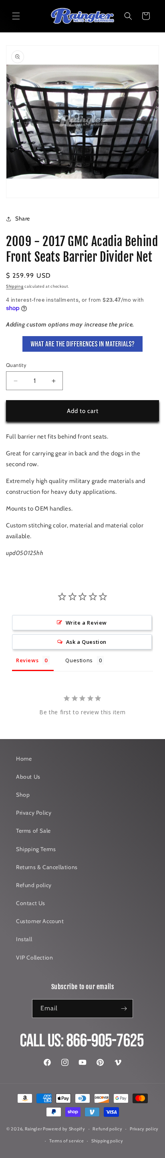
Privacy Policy (33, 812)
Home (24, 758)
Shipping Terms (36, 849)
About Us (28, 776)
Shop (23, 794)
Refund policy (34, 885)
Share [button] (22, 218)
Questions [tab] (79, 660)
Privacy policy (144, 1129)
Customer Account (40, 921)
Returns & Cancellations (47, 867)
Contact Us (30, 903)
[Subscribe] (124, 1008)
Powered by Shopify (64, 1129)
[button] (16, 16)
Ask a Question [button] (86, 641)
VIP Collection (34, 957)
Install (24, 939)
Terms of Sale (33, 830)
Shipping (15, 286)
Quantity (16, 365)
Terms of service (66, 1141)
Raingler (33, 1129)
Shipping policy (107, 1141)
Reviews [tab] (27, 660)
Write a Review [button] (86, 622)
